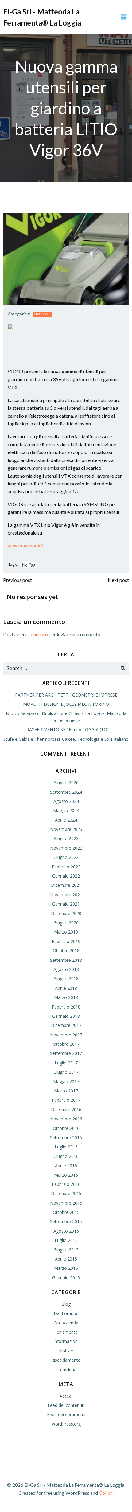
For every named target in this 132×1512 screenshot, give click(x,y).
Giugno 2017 (66, 1072)
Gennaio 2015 (66, 1278)
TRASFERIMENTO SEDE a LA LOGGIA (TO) (66, 729)
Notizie (42, 314)
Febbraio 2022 (66, 867)
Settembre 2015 (66, 1221)
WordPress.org (66, 1424)
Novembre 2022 (66, 848)
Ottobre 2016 (66, 1128)
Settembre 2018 (66, 960)
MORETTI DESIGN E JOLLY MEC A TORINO (66, 704)
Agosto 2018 (66, 969)
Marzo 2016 (66, 1175)
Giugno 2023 (66, 838)
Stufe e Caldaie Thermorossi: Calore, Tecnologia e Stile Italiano (66, 739)
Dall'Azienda (66, 1323)
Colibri (106, 1493)
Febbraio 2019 (66, 941)
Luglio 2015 (66, 1240)
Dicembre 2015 (66, 1193)
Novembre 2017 (66, 1035)
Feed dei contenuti (66, 1405)
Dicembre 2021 (66, 885)
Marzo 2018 (66, 997)
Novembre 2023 (66, 829)
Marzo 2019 (66, 932)
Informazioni (66, 1341)
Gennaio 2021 (66, 904)
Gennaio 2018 (66, 1016)
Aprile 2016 (66, 1165)
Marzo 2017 (66, 1091)
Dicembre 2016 (66, 1109)
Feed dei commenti (66, 1414)
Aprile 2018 (66, 988)
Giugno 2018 (66, 978)
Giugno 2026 (66, 782)
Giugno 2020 (66, 923)
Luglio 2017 (66, 1063)
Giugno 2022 (66, 857)
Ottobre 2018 (66, 950)
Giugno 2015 (66, 1250)
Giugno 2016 (66, 1156)
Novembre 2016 (66, 1119)
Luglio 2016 (66, 1147)
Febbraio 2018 (66, 1007)
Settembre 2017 (66, 1053)
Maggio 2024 (66, 810)
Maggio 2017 (66, 1081)
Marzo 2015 (66, 1268)
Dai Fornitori (66, 1313)
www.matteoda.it (26, 545)
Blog (66, 1304)
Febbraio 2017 (66, 1100)
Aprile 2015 (66, 1259)
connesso (38, 634)
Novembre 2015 (66, 1203)
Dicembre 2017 (66, 1025)
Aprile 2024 (66, 820)
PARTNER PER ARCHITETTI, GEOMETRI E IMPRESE (66, 695)
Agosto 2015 (66, 1231)
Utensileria (66, 1369)
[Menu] (123, 17)
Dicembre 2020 (66, 913)
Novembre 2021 (66, 895)
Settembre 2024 (66, 792)
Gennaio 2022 (66, 876)
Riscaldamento (66, 1360)
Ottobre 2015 (66, 1212)
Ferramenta (66, 1332)
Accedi (66, 1396)
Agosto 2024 (66, 801)
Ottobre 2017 (66, 1044)
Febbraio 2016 (66, 1184)
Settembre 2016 (66, 1137)
